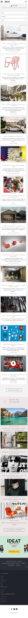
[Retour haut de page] (26, 566)
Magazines (3, 591)
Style (17, 497)
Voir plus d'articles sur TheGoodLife (14, 529)
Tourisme (2, 579)
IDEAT (2, 598)
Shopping (16, 449)
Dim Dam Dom (4, 601)
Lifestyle (2, 576)
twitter (14, 609)
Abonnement (11, 565)
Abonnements (3, 589)
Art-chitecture (3, 580)
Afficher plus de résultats (14, 390)
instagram (16, 609)
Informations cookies (8, 563)
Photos (2, 585)
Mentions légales (11, 561)
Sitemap (18, 565)
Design (17, 520)
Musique (17, 473)
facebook (12, 609)
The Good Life (3, 596)
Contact (23, 563)
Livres (2, 592)
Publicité (17, 563)
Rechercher (26, 1)
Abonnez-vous (14, 551)
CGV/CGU (19, 561)
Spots (2, 582)
